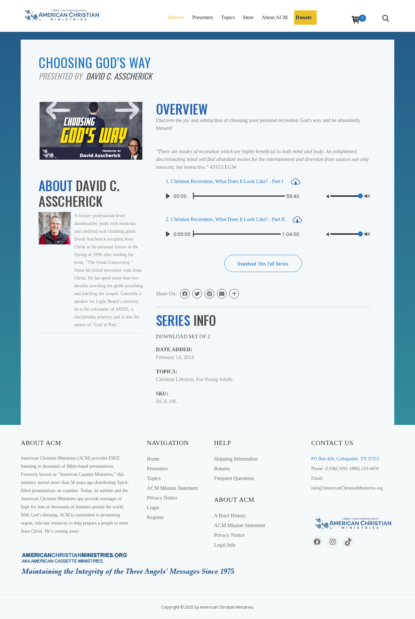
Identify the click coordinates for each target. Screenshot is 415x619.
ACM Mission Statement (172, 488)
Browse (176, 17)
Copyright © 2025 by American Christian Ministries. (207, 607)
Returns (222, 468)
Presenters (202, 17)
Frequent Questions (234, 478)
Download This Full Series (263, 263)
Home (153, 459)
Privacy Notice (162, 498)
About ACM (275, 17)
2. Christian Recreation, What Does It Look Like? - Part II (226, 219)
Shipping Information (236, 459)
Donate (304, 17)
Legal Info (224, 545)
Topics (228, 17)
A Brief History (230, 515)
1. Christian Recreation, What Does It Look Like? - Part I (225, 181)
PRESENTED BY (62, 76)
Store (248, 17)
